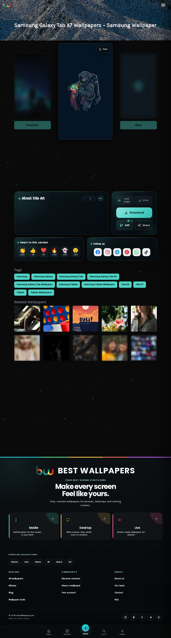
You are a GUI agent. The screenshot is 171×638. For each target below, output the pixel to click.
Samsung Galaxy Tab (71, 276)
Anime (38, 562)
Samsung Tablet (68, 284)
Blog (11, 592)
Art (70, 562)
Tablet (20, 292)
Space (59, 562)
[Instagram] (108, 252)
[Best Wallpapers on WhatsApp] (158, 617)
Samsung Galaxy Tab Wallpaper (34, 284)
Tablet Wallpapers (41, 292)
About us (119, 578)
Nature (14, 562)
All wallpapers (16, 578)
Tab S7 (139, 284)
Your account (69, 592)
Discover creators (71, 578)
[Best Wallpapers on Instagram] (125, 617)
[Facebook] (98, 252)
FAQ (117, 599)
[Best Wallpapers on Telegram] (150, 617)
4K (48, 562)
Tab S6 (125, 284)
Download (137, 212)
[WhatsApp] (137, 252)
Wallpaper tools (17, 599)
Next (138, 125)
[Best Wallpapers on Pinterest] (142, 617)
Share (146, 225)
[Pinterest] (127, 252)
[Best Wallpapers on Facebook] (133, 617)
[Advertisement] (85, 165)
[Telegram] (117, 252)
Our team (120, 585)
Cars (26, 562)
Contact (119, 592)
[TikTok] (146, 252)
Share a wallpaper (71, 585)
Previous (32, 125)
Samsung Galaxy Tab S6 (103, 276)
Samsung (22, 276)
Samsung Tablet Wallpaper (99, 284)
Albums (12, 585)
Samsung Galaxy (43, 276)
